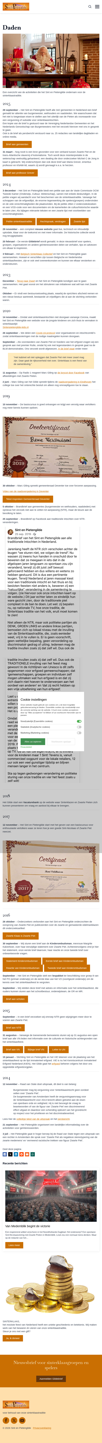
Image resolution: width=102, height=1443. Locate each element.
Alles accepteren (33, 741)
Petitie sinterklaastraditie (19, 221)
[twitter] (14, 1420)
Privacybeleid (26, 747)
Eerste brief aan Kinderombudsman (64, 961)
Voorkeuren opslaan (61, 741)
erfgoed (56, 1063)
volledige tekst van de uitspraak (33, 1119)
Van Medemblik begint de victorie (27, 1226)
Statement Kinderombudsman (22, 961)
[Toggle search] (89, 6)
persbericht (64, 1119)
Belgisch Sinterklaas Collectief (37, 254)
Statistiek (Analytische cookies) (35, 727)
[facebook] (6, 1420)
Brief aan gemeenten (17, 144)
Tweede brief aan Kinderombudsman (67, 968)
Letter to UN (58, 1049)
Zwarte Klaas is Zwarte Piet (20, 936)
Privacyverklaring (42, 1428)
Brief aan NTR (13, 1027)
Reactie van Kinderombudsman (22, 968)
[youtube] (22, 1420)
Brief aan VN (13, 1049)
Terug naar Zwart (26, 281)
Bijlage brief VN (36, 1049)
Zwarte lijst (79, 221)
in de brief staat (66, 348)
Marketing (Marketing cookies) (35, 733)
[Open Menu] (97, 7)
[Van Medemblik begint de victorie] (51, 1196)
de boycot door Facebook (71, 372)
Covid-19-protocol (45, 333)
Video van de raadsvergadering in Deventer (26, 491)
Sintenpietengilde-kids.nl (16, 327)
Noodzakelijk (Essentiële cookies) (37, 721)
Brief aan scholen (15, 999)
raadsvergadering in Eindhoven (75, 382)
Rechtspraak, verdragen (53, 221)
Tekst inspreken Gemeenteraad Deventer (28, 499)
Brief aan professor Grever (20, 173)
